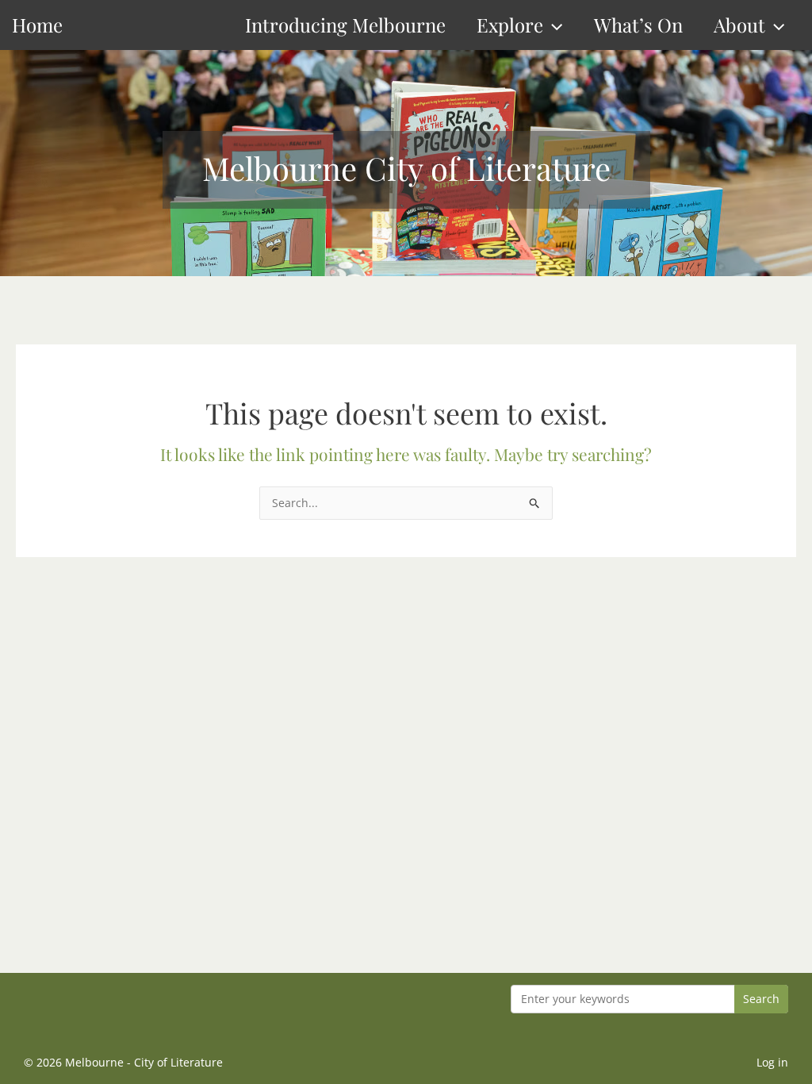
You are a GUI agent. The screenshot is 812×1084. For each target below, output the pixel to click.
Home (37, 24)
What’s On (638, 24)
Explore (510, 24)
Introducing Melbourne (345, 24)
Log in (772, 1062)
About (739, 24)
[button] (552, 25)
